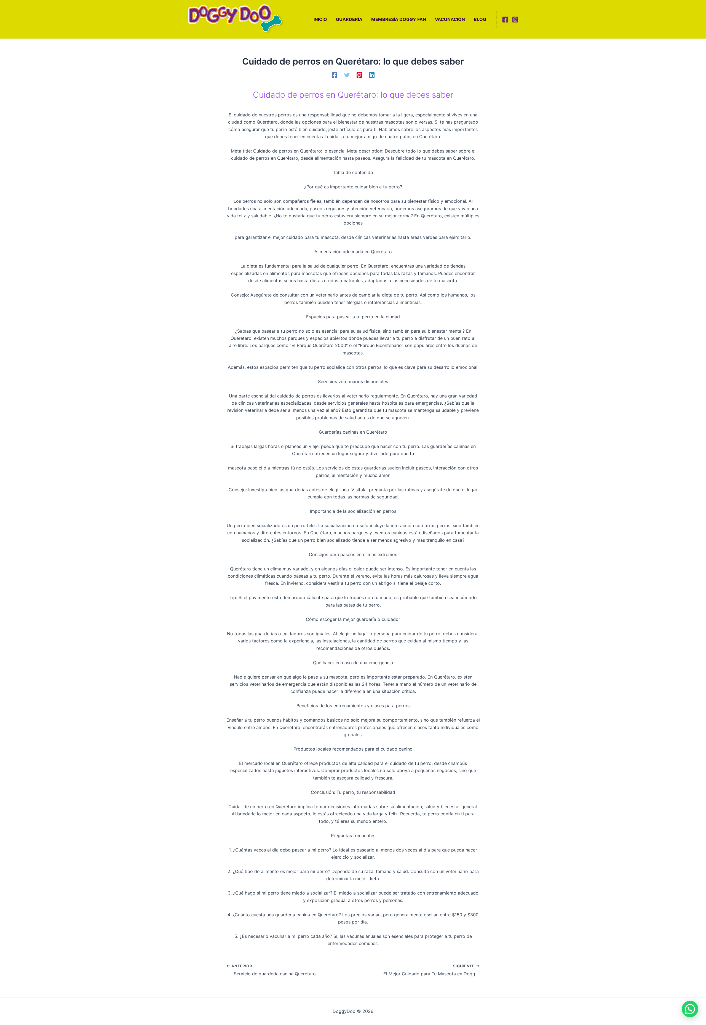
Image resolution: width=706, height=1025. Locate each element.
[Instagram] (515, 19)
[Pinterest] (359, 75)
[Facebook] (505, 19)
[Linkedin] (372, 75)
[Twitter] (347, 75)
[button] (690, 1009)
